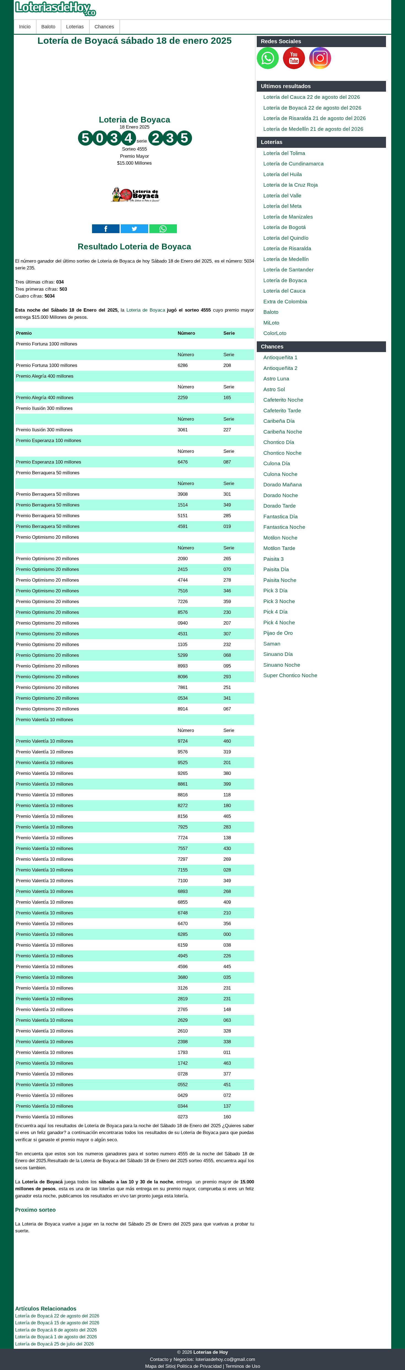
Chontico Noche (282, 453)
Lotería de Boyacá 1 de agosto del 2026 (56, 1336)
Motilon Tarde (279, 548)
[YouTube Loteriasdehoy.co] (294, 67)
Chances (104, 26)
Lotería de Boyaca (285, 280)
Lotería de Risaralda (287, 248)
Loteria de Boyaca (134, 119)
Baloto (48, 26)
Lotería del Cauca (284, 291)
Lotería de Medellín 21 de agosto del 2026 (313, 129)
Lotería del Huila (282, 174)
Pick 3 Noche (279, 601)
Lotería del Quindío (286, 238)
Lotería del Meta (282, 206)
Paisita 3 (273, 559)
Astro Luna (276, 379)
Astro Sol (274, 389)
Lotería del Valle (282, 195)
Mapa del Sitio (159, 1366)
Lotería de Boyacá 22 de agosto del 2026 (57, 1316)
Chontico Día (278, 442)
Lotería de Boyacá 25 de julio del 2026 (54, 1344)
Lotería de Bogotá (284, 227)
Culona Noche (280, 474)
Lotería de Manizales (288, 217)
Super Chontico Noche (290, 675)
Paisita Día (276, 569)
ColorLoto (275, 333)
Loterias (75, 26)
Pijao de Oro (278, 633)
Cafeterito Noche (283, 400)
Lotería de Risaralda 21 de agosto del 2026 (314, 118)
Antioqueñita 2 (280, 368)
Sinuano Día (278, 654)
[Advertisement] (134, 79)
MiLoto (271, 323)
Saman (271, 644)
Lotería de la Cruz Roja (290, 185)
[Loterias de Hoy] (56, 16)
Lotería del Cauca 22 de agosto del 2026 (311, 97)
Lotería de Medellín (286, 259)
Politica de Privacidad (199, 1366)
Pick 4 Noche (279, 622)
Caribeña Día (279, 421)
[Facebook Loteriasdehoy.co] (279, 67)
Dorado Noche (280, 495)
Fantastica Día (280, 516)
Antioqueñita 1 (280, 357)
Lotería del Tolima (284, 153)
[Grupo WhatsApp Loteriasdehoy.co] (268, 67)
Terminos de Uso (242, 1366)
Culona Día (276, 463)
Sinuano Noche (281, 665)
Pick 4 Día (275, 612)
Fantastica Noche (284, 527)
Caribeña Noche (282, 432)
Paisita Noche (279, 580)
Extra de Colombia (285, 301)
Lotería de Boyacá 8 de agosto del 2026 (56, 1330)
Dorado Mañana (282, 484)
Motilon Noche (280, 538)
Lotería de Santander (288, 270)
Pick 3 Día (275, 590)
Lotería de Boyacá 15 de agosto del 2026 (57, 1322)
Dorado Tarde (279, 506)
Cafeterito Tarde (282, 410)
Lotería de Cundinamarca (293, 164)
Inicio (25, 26)
